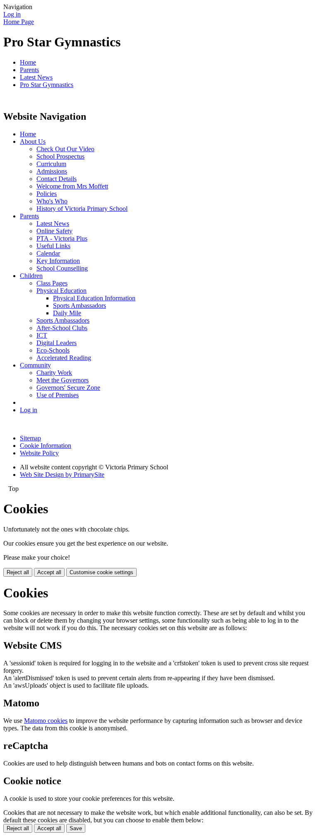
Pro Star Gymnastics (46, 84)
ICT (41, 335)
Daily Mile (67, 313)
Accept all (49, 572)
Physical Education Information (94, 298)
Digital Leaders (56, 342)
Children (31, 275)
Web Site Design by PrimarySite (62, 474)
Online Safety (54, 230)
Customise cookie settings (101, 572)
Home (28, 62)
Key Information (58, 260)
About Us (33, 141)
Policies (46, 193)
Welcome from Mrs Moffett (72, 186)
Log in (12, 14)
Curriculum (51, 163)
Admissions (51, 171)
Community (35, 365)
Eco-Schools (53, 350)
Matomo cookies (45, 720)
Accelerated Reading (63, 357)
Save (76, 828)
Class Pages (51, 283)
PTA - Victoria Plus (61, 238)
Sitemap (30, 438)
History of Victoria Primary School (82, 208)
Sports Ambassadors (79, 305)
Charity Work (54, 372)
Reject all (18, 572)
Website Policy (39, 453)
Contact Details (56, 178)
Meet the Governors (62, 380)
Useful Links (53, 245)
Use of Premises (57, 395)
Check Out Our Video (65, 148)
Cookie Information (45, 445)
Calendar (48, 253)
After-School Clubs (61, 327)
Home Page (18, 21)
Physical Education (61, 290)
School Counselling (62, 268)
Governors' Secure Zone (68, 387)
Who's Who (51, 201)
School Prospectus (60, 156)
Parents (29, 69)
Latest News (36, 77)
